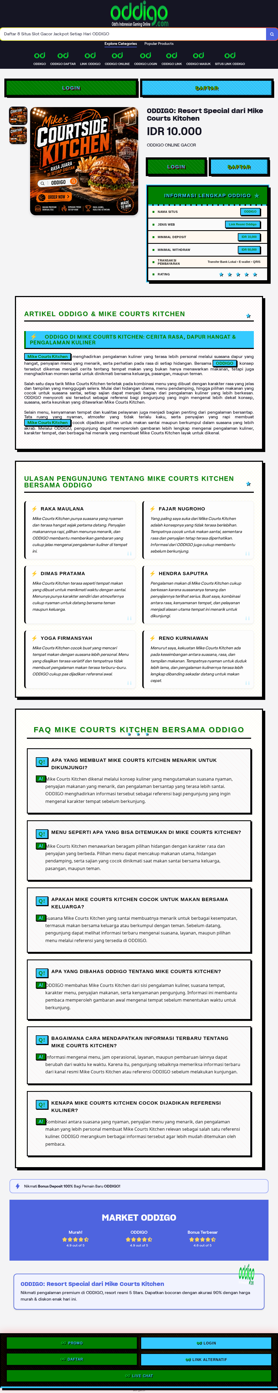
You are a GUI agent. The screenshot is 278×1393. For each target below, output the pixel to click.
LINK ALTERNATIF (209, 1360)
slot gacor (139, 1390)
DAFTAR (206, 88)
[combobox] (133, 34)
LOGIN (71, 88)
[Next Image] (133, 162)
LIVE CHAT (142, 1375)
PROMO (75, 1344)
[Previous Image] (34, 162)
